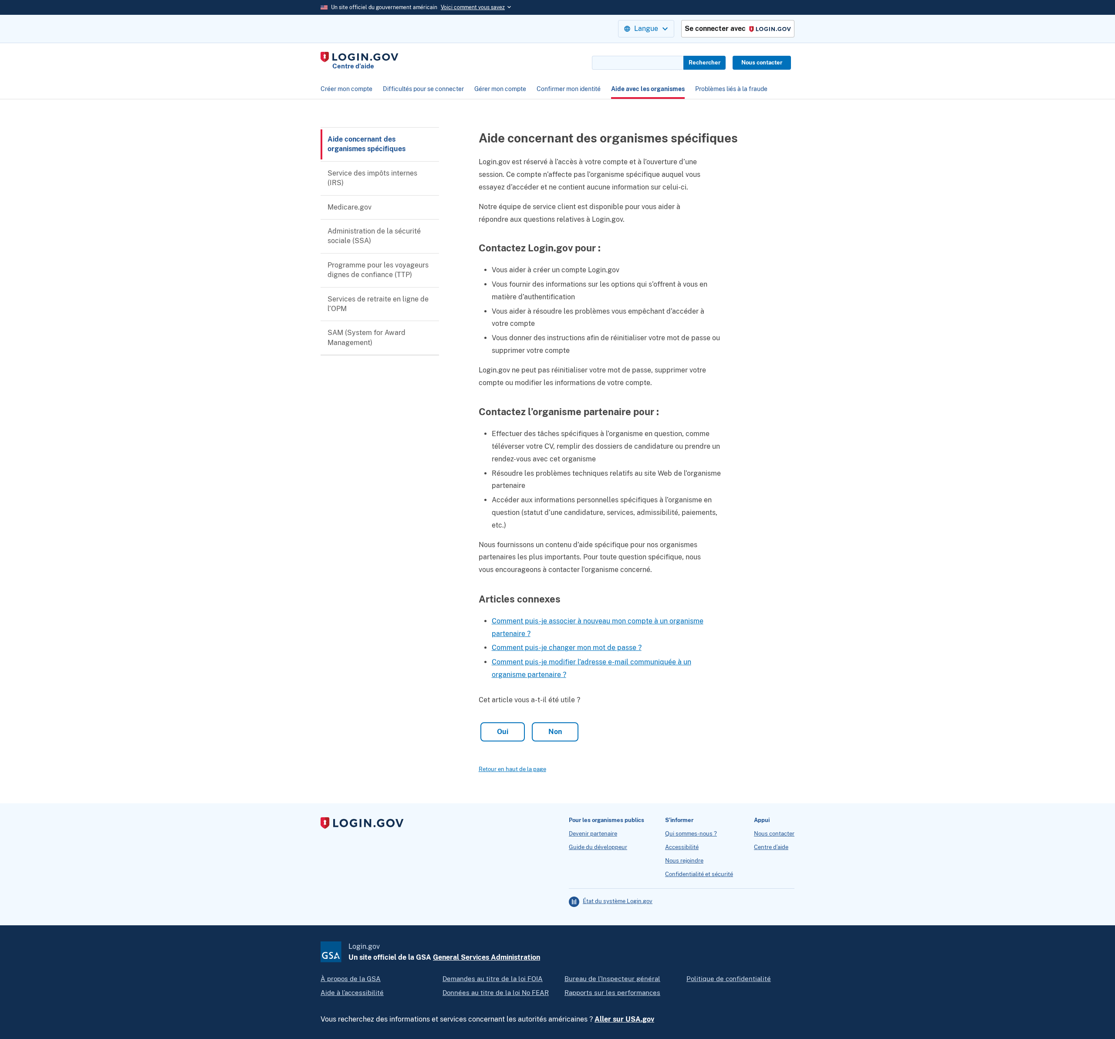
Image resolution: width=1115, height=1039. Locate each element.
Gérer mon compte (500, 88)
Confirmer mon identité (569, 88)
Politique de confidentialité (728, 978)
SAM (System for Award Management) (366, 337)
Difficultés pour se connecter (423, 88)
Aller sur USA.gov (624, 1019)
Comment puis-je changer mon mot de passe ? (567, 647)
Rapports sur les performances (612, 992)
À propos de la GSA (351, 978)
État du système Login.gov (617, 901)
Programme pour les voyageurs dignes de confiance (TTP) (378, 270)
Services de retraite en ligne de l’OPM (378, 304)
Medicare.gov (350, 207)
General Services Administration (486, 957)
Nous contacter (761, 62)
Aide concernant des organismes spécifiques (366, 144)
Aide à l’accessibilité (352, 992)
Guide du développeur (598, 847)
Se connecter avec (735, 29)
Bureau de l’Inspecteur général (612, 978)
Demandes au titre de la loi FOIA (493, 978)
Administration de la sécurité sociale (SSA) (374, 236)
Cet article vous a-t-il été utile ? (529, 700)
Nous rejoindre (684, 861)
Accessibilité (682, 847)
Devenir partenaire (593, 834)
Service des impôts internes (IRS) (372, 178)
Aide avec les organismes (648, 88)
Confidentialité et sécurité (699, 874)
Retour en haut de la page (512, 769)
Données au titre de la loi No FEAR (496, 992)
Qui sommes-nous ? (691, 834)
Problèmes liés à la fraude (731, 88)
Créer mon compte (346, 88)
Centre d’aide (771, 847)
